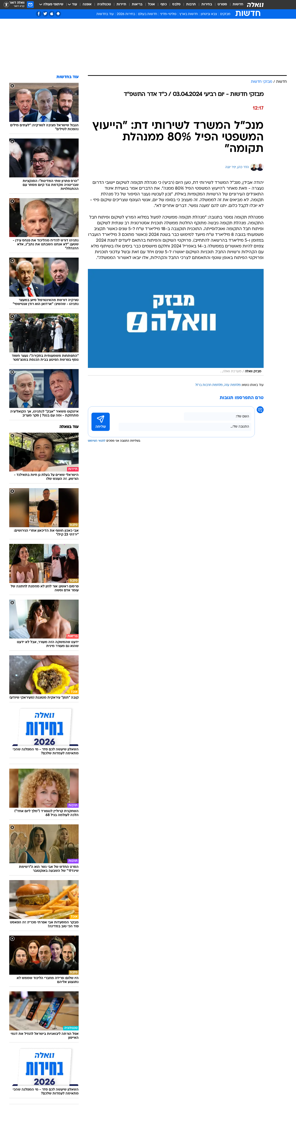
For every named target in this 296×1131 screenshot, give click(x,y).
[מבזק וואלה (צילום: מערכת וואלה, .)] (176, 322)
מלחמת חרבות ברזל (209, 385)
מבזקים (225, 14)
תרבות (191, 4)
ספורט (222, 4)
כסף (163, 4)
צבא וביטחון (209, 14)
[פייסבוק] (39, 14)
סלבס (176, 4)
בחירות (206, 4)
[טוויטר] (45, 14)
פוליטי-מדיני (168, 14)
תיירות (121, 4)
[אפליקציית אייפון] (52, 14)
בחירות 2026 (126, 14)
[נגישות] (6, 5)
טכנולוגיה (104, 4)
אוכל (151, 4)
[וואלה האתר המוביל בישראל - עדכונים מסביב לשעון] (255, 4)
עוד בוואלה (69, 427)
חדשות (238, 4)
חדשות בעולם (147, 14)
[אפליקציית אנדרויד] (58, 14)
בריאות (137, 4)
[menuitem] (235, 4)
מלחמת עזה (232, 385)
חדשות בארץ (188, 14)
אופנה (87, 4)
